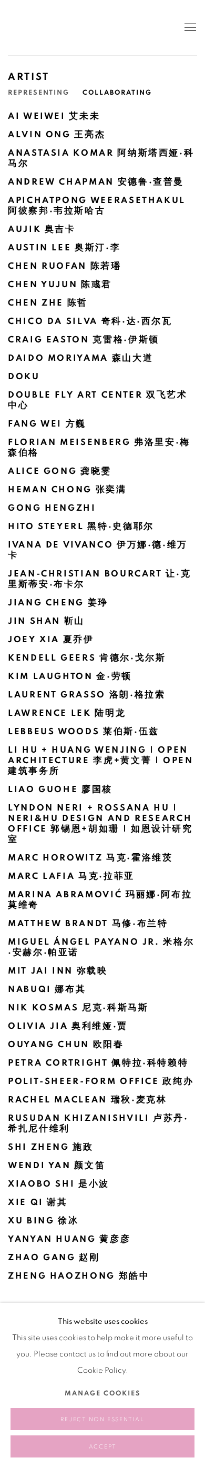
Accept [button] (103, 1447)
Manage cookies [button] (103, 1393)
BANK (39, 28)
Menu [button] (189, 28)
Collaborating (117, 92)
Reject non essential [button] (102, 1419)
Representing (38, 92)
